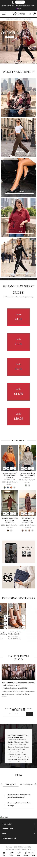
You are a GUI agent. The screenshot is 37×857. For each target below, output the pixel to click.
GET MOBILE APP (20, 2)
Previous (2, 784)
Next (35, 784)
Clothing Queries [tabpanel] (11, 784)
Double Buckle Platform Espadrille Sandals (9, 633)
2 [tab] (20, 788)
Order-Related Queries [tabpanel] (26, 784)
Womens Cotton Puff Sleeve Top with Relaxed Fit (9, 475)
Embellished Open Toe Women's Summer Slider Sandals (27, 634)
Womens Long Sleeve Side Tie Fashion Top (27, 474)
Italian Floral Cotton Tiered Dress (28, 519)
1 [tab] (17, 788)
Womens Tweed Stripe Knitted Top (9, 519)
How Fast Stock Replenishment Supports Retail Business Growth (18, 684)
